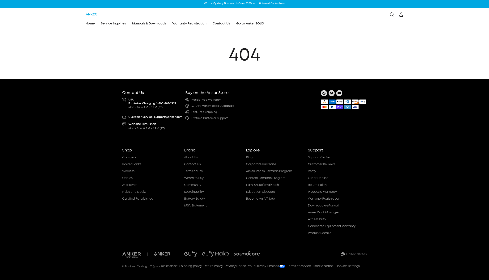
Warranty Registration (189, 23)
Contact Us (221, 23)
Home (90, 23)
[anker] (91, 14)
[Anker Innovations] (131, 254)
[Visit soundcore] (246, 254)
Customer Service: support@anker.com (155, 117)
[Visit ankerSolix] (177, 254)
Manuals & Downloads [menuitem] (149, 23)
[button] (151, 191)
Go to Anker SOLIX (250, 23)
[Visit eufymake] (215, 254)
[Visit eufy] (190, 254)
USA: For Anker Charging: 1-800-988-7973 (152, 101)
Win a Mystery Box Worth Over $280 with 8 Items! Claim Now (244, 3)
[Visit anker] (162, 254)
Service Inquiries (113, 23)
